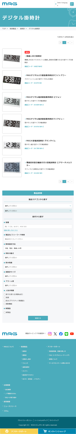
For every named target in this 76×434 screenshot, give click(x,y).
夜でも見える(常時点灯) (14, 294)
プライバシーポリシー (25, 420)
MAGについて (9, 346)
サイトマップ (53, 420)
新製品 (8, 312)
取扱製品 (24, 346)
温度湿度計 (25, 367)
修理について (53, 359)
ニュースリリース (10, 406)
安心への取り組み (10, 397)
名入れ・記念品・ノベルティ (31, 379)
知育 (7, 297)
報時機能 (9, 304)
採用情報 (7, 401)
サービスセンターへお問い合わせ (59, 363)
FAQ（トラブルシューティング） (59, 355)
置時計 (24, 355)
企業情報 (7, 385)
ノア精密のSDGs (10, 393)
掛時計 (24, 351)
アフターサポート (54, 346)
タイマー (25, 371)
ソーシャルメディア (41, 420)
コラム (6, 411)
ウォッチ (25, 363)
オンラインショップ (57, 431)
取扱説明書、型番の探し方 (57, 351)
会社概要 (8, 389)
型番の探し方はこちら (11, 230)
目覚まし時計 (26, 359)
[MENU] (72, 4)
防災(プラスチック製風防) (15, 300)
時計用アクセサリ (28, 375)
